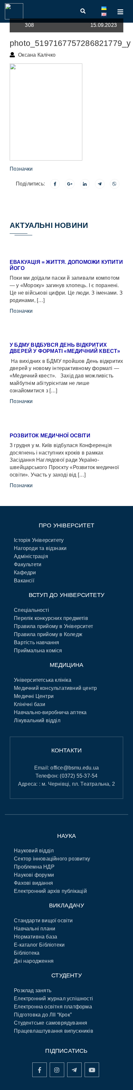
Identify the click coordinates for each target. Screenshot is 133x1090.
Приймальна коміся (38, 650)
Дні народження (34, 961)
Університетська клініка (42, 680)
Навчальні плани (34, 928)
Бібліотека (26, 953)
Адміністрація (31, 556)
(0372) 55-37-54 (78, 776)
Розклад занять (32, 990)
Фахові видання (33, 883)
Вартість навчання (36, 642)
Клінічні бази (29, 704)
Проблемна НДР (34, 867)
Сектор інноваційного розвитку (52, 858)
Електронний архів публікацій (50, 891)
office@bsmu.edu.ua (74, 767)
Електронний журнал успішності (53, 998)
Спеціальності (31, 610)
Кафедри (25, 572)
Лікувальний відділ (37, 720)
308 (29, 25)
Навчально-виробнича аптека (50, 712)
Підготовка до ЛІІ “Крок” (43, 1014)
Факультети (27, 564)
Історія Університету (39, 540)
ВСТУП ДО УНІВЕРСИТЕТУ (66, 595)
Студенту (66, 975)
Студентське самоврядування (50, 1023)
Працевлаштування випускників (53, 1031)
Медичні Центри (34, 696)
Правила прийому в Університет (53, 626)
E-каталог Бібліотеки (39, 945)
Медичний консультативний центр (55, 688)
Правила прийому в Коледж (48, 634)
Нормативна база (35, 936)
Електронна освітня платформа (53, 1006)
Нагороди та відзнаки (40, 548)
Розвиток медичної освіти (50, 435)
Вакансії (24, 580)
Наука (66, 836)
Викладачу (66, 905)
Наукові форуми (34, 875)
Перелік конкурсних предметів (51, 618)
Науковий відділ (34, 850)
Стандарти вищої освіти (43, 920)
